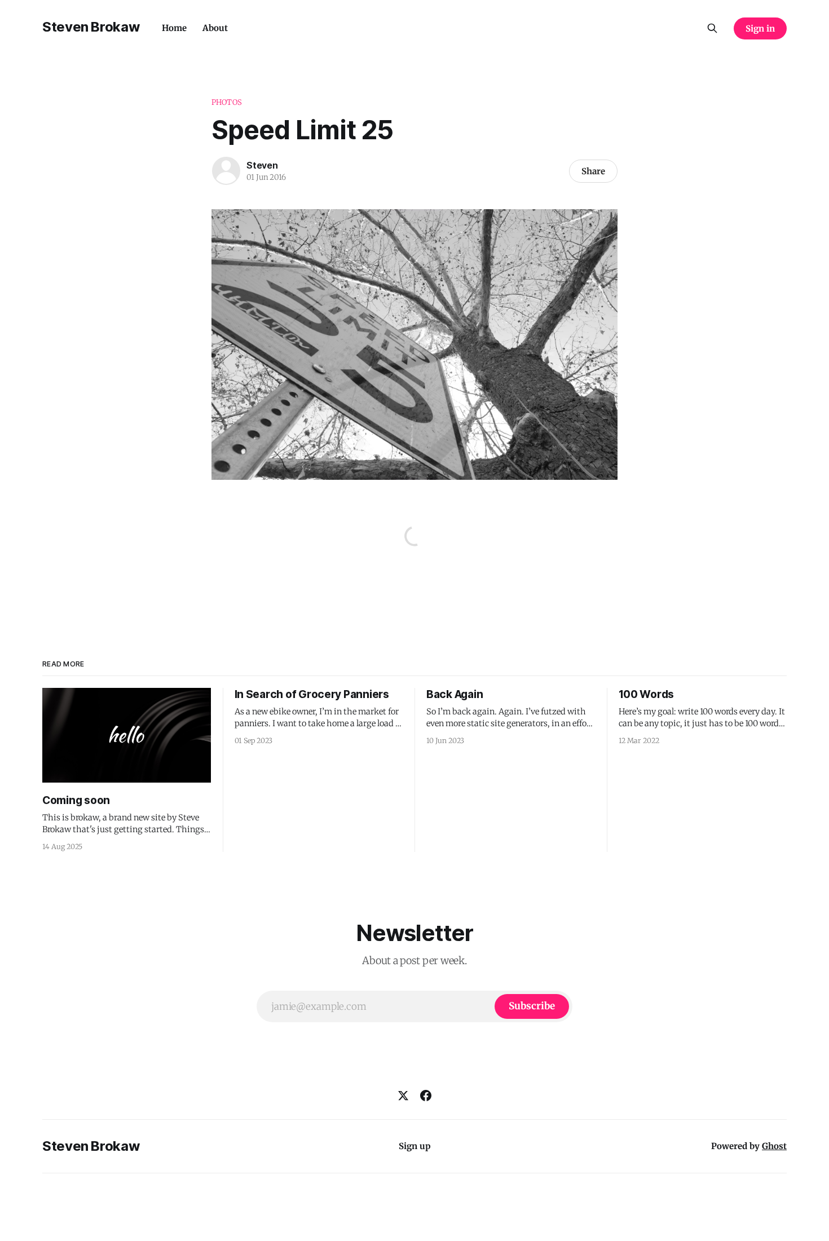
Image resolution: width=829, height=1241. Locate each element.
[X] (403, 1095)
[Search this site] (712, 28)
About (215, 28)
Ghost (774, 1146)
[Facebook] (425, 1095)
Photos (226, 102)
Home (174, 28)
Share (593, 171)
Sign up (415, 1146)
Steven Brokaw (90, 27)
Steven (262, 165)
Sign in (760, 28)
